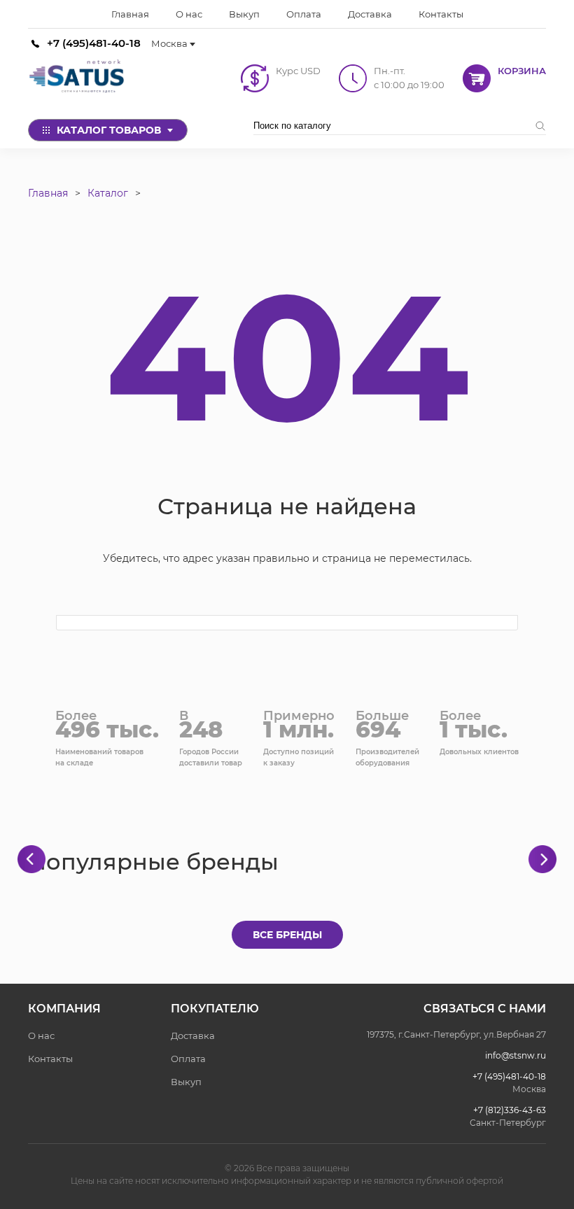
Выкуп (186, 1081)
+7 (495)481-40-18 (94, 43)
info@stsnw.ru (515, 1055)
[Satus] (77, 78)
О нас (41, 1035)
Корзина (522, 70)
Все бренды (287, 934)
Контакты (50, 1058)
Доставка (193, 1035)
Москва (169, 43)
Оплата (188, 1058)
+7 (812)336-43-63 (509, 1110)
